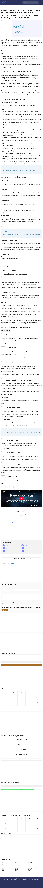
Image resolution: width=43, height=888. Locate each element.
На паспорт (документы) (19, 32)
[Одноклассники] (11, 563)
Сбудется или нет (15, 522)
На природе (17, 33)
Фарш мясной (8, 548)
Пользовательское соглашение (17, 879)
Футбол (25, 545)
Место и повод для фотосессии (18, 27)
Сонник (2, 660)
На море (16, 28)
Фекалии (26, 550)
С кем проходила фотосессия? (18, 26)
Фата (6, 550)
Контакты (24, 880)
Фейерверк (7, 545)
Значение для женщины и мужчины (19, 25)
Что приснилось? (4, 656)
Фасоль (25, 548)
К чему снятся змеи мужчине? (36, 869)
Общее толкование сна (17, 23)
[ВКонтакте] (9, 563)
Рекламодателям (30, 879)
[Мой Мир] (13, 563)
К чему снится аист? (23, 868)
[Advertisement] (9, 532)
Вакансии (25, 879)
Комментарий (5, 592)
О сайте (10, 879)
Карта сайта (29, 880)
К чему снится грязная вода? (24, 863)
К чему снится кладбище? (15, 224)
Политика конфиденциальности (17, 880)
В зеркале (17, 34)
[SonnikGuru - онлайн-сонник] (4, 3)
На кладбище (17, 31)
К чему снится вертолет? (35, 863)
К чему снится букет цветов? (10, 869)
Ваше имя (4, 588)
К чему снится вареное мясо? (9, 863)
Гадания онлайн (6, 879)
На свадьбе (17, 30)
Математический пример (8, 602)
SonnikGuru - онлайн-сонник (6, 6)
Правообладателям (36, 879)
